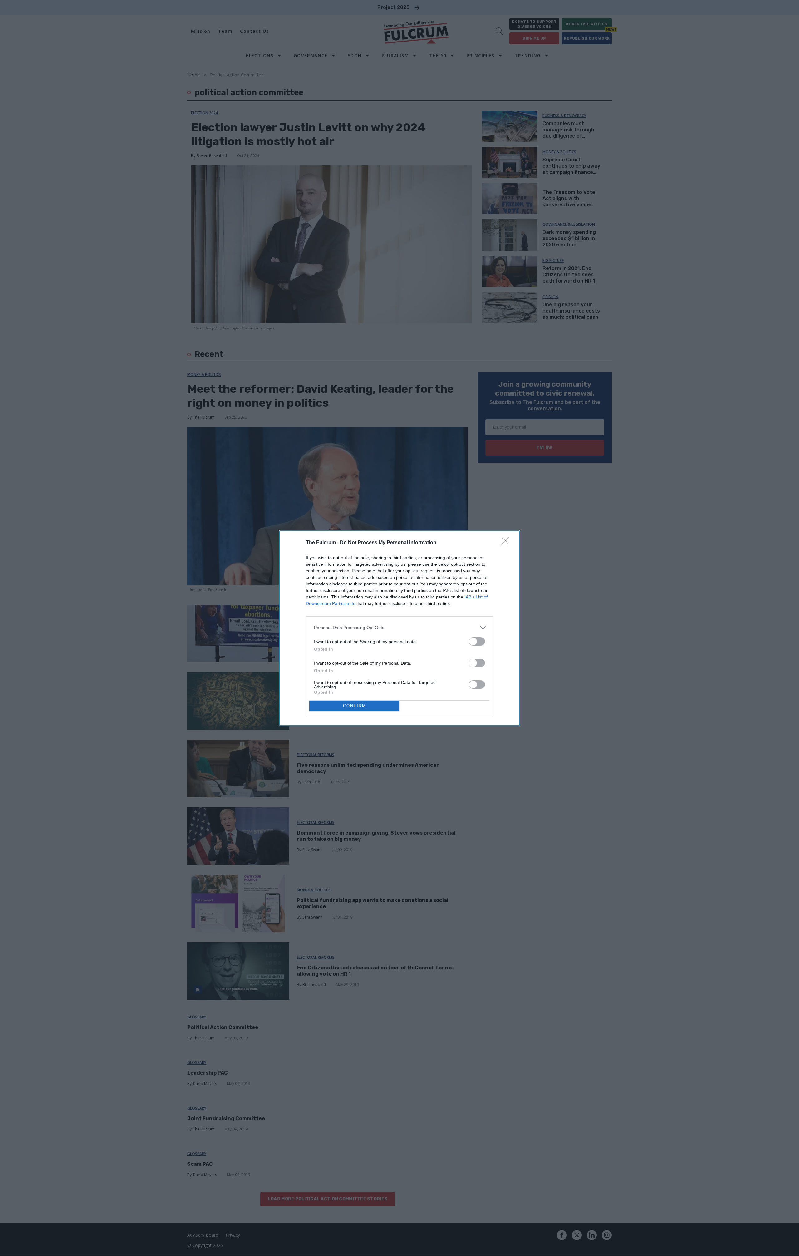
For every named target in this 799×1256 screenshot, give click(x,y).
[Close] (507, 543)
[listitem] (399, 627)
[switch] (477, 641)
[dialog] (399, 628)
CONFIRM (354, 705)
